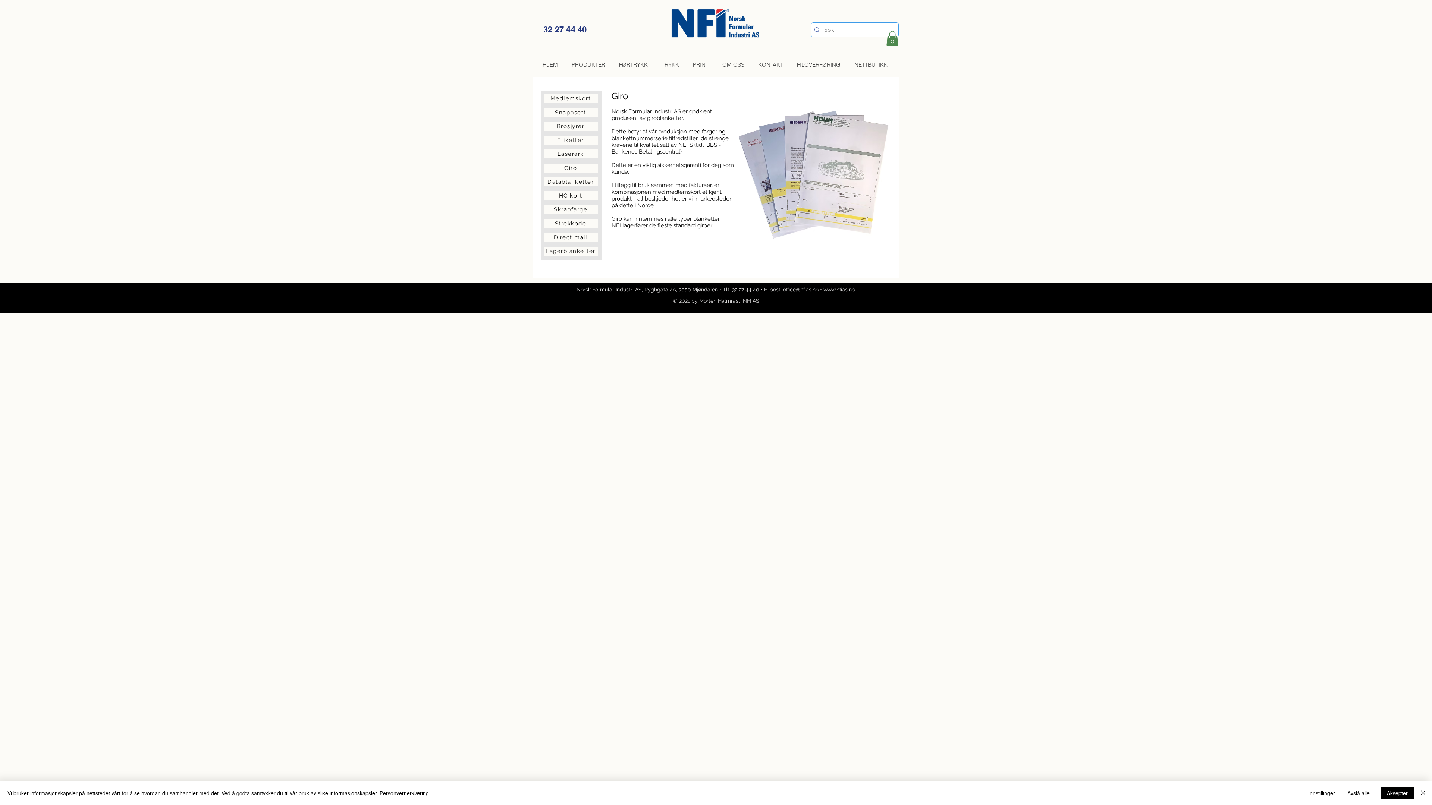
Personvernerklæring (404, 793)
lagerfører (635, 225)
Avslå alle (1358, 793)
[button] (892, 38)
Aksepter (1397, 793)
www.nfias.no (839, 290)
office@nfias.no (801, 290)
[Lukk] (1423, 793)
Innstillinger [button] (1321, 793)
